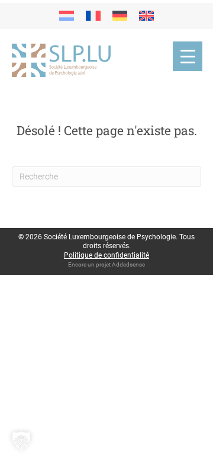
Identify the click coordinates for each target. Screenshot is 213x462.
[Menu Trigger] (187, 56)
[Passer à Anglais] (146, 16)
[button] (21, 440)
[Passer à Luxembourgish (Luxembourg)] (66, 16)
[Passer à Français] (93, 16)
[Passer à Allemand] (119, 16)
